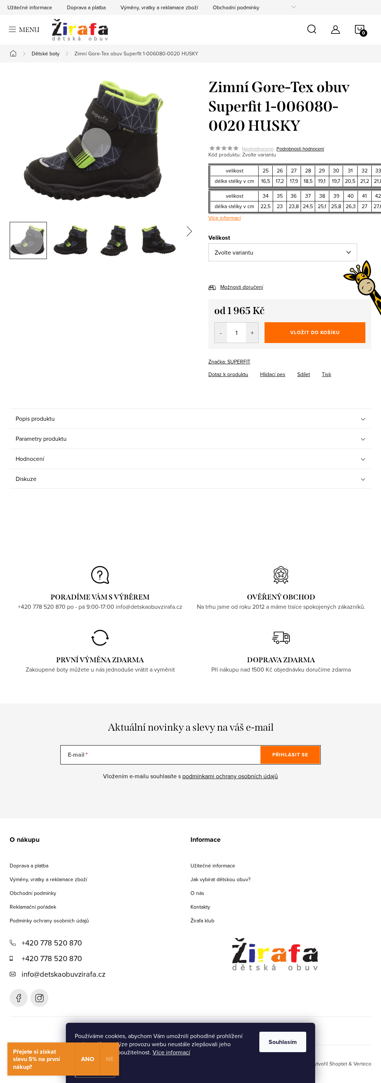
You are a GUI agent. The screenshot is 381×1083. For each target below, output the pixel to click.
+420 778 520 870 (52, 942)
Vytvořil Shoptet (329, 1063)
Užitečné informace (29, 7)
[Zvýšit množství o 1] (252, 333)
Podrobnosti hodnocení (300, 149)
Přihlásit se (290, 754)
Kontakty (200, 906)
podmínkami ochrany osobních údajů (230, 776)
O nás (197, 893)
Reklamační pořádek (33, 906)
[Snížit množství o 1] (221, 333)
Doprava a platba (86, 7)
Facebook (19, 998)
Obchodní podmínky (236, 7)
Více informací (171, 1052)
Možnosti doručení (241, 287)
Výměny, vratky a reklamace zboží (159, 7)
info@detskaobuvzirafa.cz (63, 974)
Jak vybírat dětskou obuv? (220, 879)
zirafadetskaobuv (39, 998)
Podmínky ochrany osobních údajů (49, 920)
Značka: (229, 361)
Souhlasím (283, 1042)
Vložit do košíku (315, 332)
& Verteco (359, 1063)
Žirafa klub (202, 920)
